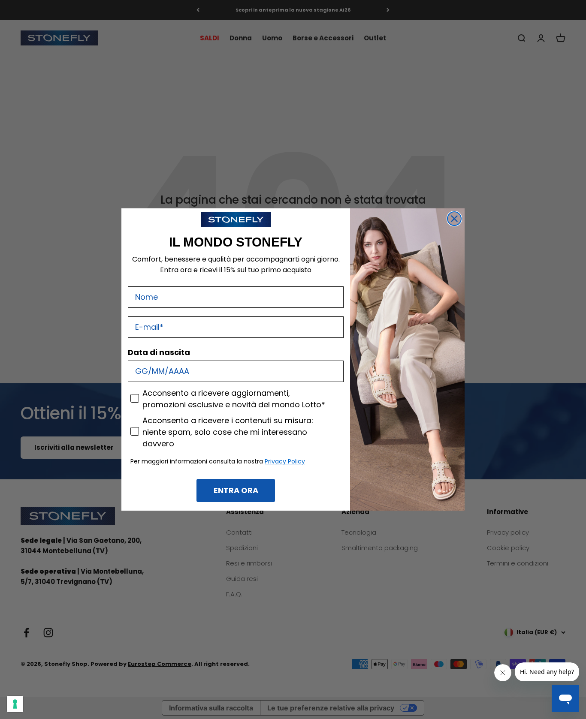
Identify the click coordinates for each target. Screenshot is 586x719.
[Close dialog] (454, 219)
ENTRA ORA (236, 490)
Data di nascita (159, 352)
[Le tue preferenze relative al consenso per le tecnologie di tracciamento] (15, 704)
